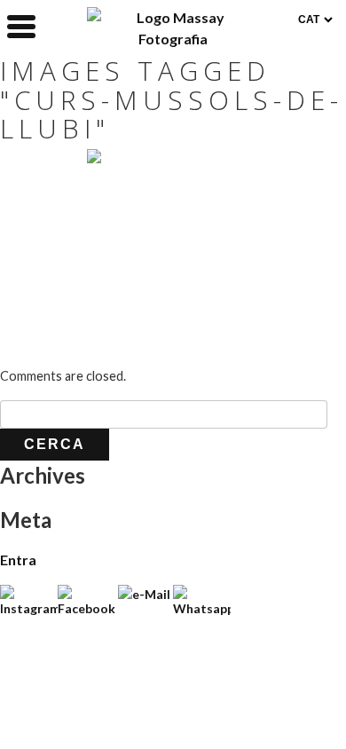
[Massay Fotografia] (173, 38)
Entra (18, 559)
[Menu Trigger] (21, 25)
